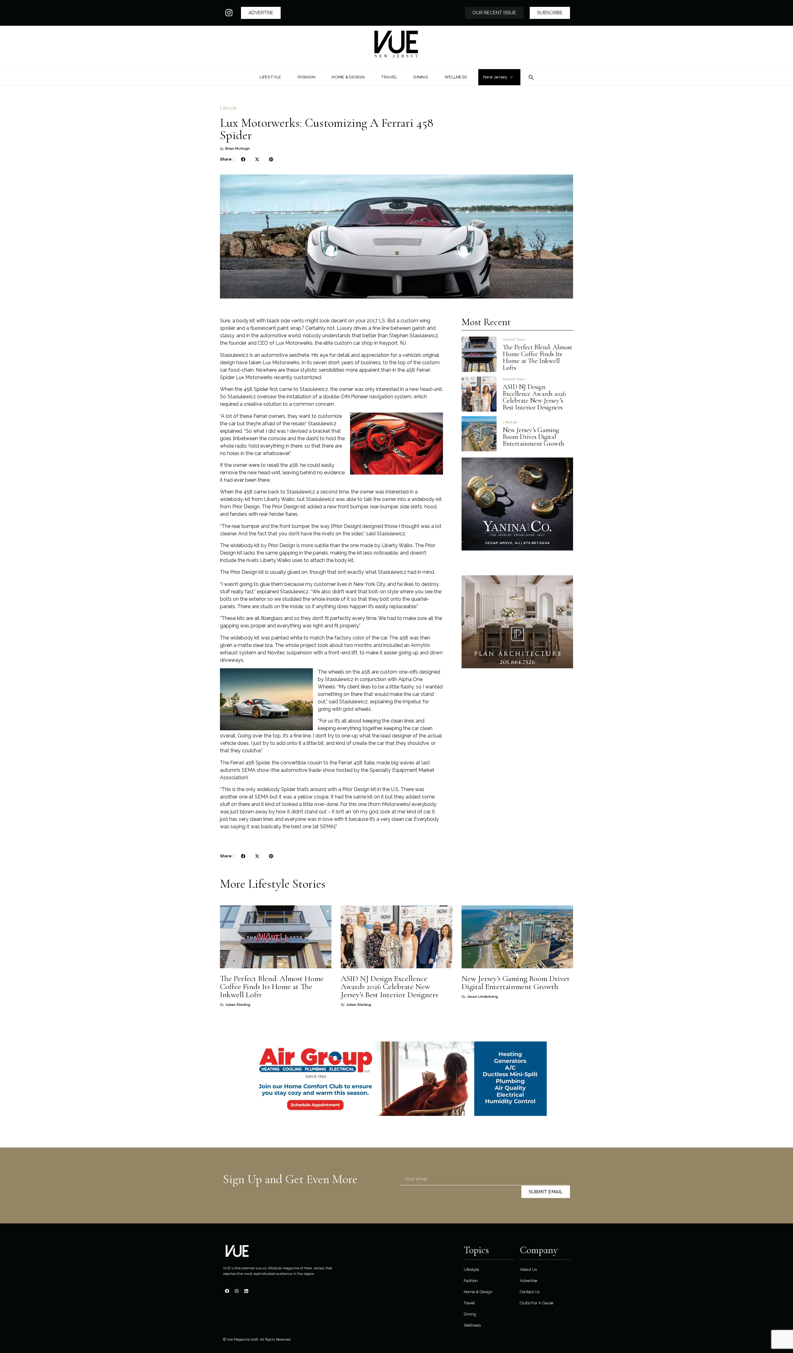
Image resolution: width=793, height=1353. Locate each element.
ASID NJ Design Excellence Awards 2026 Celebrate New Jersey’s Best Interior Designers (534, 397)
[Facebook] (227, 1291)
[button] (243, 159)
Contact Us (530, 1291)
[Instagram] (229, 13)
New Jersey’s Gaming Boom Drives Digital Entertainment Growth (534, 437)
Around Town (514, 340)
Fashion (471, 1280)
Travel (469, 1303)
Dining (470, 1314)
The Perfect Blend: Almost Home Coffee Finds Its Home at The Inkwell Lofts (537, 357)
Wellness (472, 1325)
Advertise (528, 1280)
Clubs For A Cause (536, 1303)
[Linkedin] (246, 1291)
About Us (528, 1269)
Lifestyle (228, 108)
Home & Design (478, 1291)
